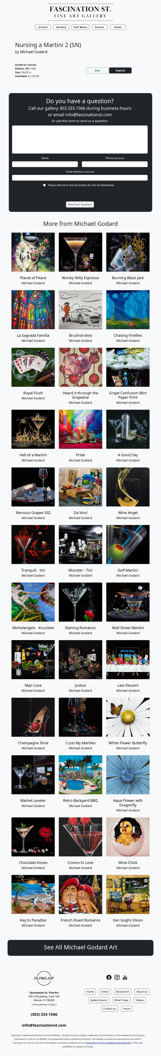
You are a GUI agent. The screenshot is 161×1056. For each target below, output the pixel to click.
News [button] (118, 27)
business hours (116, 108)
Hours (127, 1008)
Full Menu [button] (80, 27)
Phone (115, 158)
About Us (141, 991)
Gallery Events (98, 1000)
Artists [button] (43, 27)
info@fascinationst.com (88, 114)
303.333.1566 (72, 108)
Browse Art (122, 991)
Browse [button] (61, 27)
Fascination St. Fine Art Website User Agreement (108, 1042)
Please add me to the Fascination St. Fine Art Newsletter (81, 185)
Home (90, 991)
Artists (105, 991)
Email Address (80, 171)
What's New (121, 1000)
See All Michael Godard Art (80, 947)
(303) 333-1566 (44, 1014)
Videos (140, 1000)
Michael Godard (33, 51)
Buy (97, 70)
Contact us (109, 1008)
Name (45, 158)
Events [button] (99, 27)
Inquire (120, 70)
